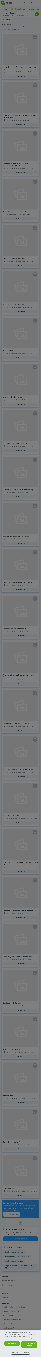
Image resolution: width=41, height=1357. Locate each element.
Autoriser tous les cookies (29, 1345)
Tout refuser (11, 1343)
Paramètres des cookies (20, 1352)
